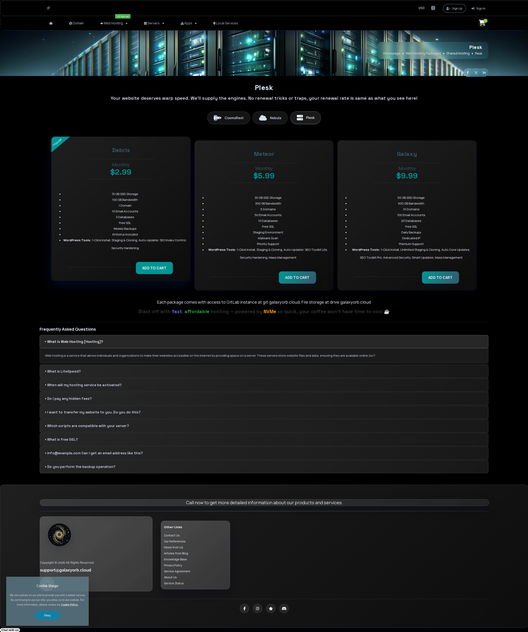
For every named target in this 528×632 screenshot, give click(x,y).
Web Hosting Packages (423, 53)
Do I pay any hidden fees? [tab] (69, 398)
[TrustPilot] (270, 608)
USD (421, 7)
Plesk (310, 117)
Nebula (275, 118)
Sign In (480, 8)
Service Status (174, 583)
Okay (47, 615)
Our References (175, 541)
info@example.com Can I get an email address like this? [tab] (95, 453)
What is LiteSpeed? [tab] (64, 371)
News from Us (173, 547)
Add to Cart (154, 268)
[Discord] (284, 608)
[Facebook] (244, 608)
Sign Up (456, 8)
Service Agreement (177, 571)
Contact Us (172, 535)
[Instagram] (257, 608)
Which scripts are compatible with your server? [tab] (88, 426)
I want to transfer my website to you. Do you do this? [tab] (94, 412)
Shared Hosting (458, 53)
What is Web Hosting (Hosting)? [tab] (75, 341)
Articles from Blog (176, 553)
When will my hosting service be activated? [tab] (84, 385)
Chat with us (10, 630)
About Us (170, 577)
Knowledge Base (175, 559)
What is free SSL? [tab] (62, 439)
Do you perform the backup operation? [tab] (81, 466)
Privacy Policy (173, 565)
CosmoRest (234, 118)
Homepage (391, 53)
